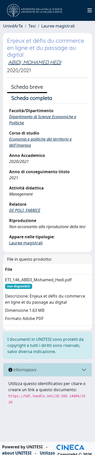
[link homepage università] (34, 10)
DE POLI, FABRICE (24, 210)
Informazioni (24, 369)
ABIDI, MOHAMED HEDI (34, 62)
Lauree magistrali (58, 26)
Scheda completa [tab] (31, 98)
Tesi (32, 26)
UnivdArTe (13, 26)
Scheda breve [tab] (27, 87)
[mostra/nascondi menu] (89, 10)
